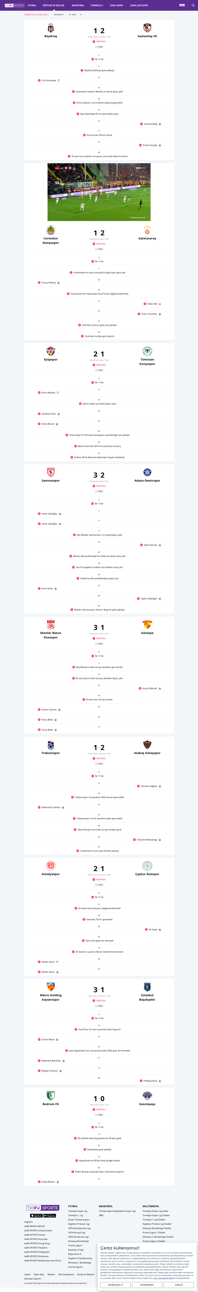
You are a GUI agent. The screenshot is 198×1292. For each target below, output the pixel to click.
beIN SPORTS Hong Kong (37, 1243)
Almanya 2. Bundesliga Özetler (158, 1236)
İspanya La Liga (76, 1249)
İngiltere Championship (80, 1258)
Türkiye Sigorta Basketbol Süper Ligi (117, 1211)
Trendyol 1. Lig (75, 1215)
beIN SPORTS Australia (35, 1239)
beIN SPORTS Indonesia (36, 1256)
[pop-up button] (142, 217)
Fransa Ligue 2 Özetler (154, 1241)
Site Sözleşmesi (66, 1274)
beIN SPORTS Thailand (35, 1247)
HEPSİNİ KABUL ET (115, 1285)
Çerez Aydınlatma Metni (163, 1278)
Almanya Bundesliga (78, 1241)
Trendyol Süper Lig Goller (155, 1211)
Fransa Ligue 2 (75, 1266)
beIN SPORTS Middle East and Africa (42, 1260)
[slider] (99, 212)
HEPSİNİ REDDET (147, 1285)
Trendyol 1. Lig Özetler (154, 1219)
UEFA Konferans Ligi (78, 1236)
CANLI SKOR (116, 5)
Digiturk (28, 1221)
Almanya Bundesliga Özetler (157, 1228)
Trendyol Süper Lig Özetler (156, 1215)
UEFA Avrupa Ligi (76, 1232)
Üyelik (27, 1274)
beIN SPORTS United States (38, 1230)
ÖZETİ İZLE (100, 41)
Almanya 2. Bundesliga (79, 1262)
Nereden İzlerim (32, 1278)
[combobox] (36, 15)
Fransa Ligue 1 (75, 1245)
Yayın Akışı (39, 1274)
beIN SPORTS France (34, 1234)
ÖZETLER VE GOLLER (53, 5)
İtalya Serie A (74, 1254)
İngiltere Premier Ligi (79, 1223)
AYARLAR (179, 1285)
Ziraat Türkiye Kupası (78, 1219)
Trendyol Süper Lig (77, 1211)
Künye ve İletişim (85, 1274)
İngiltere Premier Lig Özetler (157, 1223)
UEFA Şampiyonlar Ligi (79, 1228)
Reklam (51, 1274)
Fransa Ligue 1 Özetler (154, 1232)
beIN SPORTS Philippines (37, 1252)
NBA (101, 1215)
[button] (15, 5)
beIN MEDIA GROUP (34, 1226)
